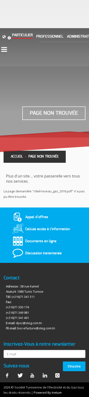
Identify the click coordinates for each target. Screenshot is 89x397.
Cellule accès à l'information (47, 229)
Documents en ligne (40, 241)
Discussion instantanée (43, 253)
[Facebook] (7, 375)
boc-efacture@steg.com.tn (36, 328)
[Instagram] (57, 375)
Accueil (17, 156)
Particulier (22, 35)
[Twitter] (19, 375)
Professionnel (49, 36)
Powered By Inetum (48, 392)
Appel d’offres (36, 217)
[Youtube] (32, 375)
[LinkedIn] (44, 375)
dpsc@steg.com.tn (29, 323)
